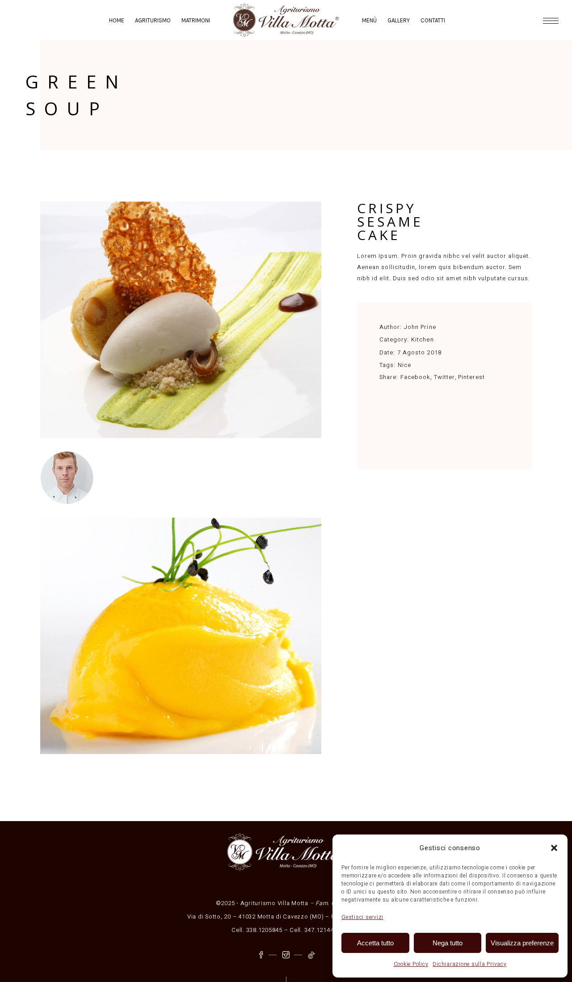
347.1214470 (322, 930)
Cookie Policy (411, 964)
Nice (404, 365)
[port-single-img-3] (180, 320)
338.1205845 (264, 930)
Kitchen (422, 339)
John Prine (420, 327)
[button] (554, 847)
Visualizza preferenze (522, 943)
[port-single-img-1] (180, 636)
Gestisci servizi (362, 917)
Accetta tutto (375, 943)
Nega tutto (448, 943)
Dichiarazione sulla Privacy (469, 964)
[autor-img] (180, 477)
